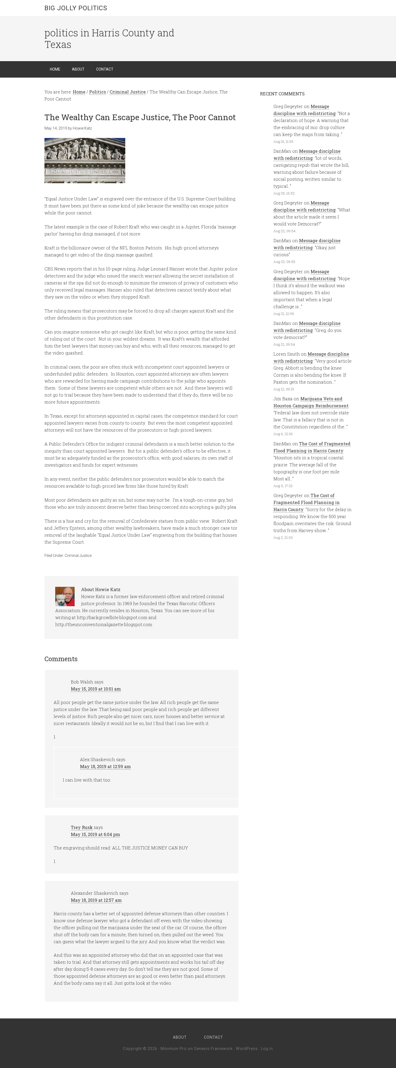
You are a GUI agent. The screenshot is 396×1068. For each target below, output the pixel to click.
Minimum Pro (174, 1048)
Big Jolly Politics (75, 8)
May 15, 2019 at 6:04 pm (95, 834)
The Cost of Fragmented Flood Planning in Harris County (306, 502)
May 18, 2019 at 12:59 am (105, 766)
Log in (267, 1048)
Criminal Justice (78, 555)
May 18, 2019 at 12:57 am (96, 900)
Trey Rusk (82, 827)
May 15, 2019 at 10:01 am (96, 689)
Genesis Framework (213, 1048)
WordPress (247, 1048)
